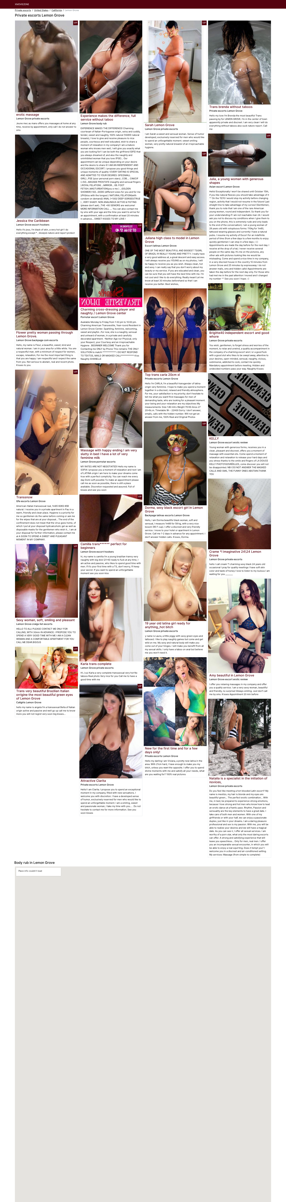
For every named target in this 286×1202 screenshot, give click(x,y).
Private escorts (23, 10)
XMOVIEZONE (22, 4)
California (57, 10)
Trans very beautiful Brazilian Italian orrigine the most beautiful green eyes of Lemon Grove (44, 694)
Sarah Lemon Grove (159, 125)
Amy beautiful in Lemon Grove (231, 675)
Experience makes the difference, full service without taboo (108, 117)
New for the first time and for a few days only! (171, 750)
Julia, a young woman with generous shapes (236, 181)
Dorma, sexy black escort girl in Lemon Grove (174, 509)
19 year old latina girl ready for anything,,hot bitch (167, 625)
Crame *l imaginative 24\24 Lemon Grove (235, 553)
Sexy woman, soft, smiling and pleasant (45, 620)
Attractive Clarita (93, 781)
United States (41, 10)
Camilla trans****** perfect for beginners (104, 546)
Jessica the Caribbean (32, 221)
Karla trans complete (96, 664)
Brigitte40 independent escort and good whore (239, 334)
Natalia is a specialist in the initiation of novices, (238, 780)
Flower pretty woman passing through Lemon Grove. (44, 334)
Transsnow (24, 497)
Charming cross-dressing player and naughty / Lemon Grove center (108, 311)
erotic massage (27, 114)
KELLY (214, 438)
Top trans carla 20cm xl (162, 375)
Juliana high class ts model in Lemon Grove (172, 240)
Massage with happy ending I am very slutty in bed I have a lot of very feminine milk (109, 454)
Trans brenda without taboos (230, 107)
